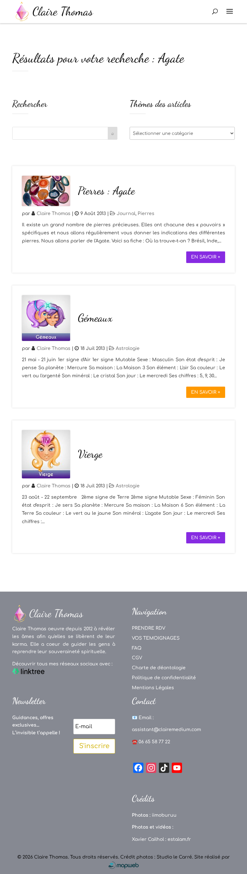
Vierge (90, 454)
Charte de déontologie (159, 667)
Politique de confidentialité (164, 677)
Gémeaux (95, 317)
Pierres (146, 213)
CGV (137, 657)
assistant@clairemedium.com (166, 729)
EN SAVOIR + (205, 257)
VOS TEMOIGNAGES (155, 638)
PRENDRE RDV (148, 628)
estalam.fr (179, 839)
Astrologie (128, 348)
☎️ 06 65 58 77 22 (151, 741)
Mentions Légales (153, 687)
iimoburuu (164, 815)
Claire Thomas (53, 213)
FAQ (137, 648)
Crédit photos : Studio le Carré (156, 857)
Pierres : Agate (106, 190)
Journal (126, 213)
